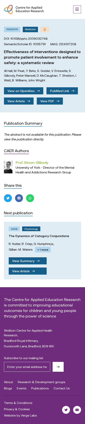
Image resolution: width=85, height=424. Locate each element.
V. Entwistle (59, 71)
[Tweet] (8, 198)
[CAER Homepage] (24, 9)
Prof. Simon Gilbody (32, 162)
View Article (17, 101)
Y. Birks (31, 71)
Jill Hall (8, 71)
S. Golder (43, 71)
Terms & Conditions (18, 403)
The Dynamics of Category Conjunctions (39, 236)
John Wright (36, 80)
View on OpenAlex (21, 91)
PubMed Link (60, 91)
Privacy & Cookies (17, 409)
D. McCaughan (47, 75)
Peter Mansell (25, 75)
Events (21, 388)
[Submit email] (58, 367)
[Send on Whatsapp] (30, 198)
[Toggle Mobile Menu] (77, 9)
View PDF (47, 101)
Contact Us (62, 388)
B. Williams (19, 80)
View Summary (23, 261)
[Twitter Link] (66, 410)
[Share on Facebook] (19, 198)
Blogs (8, 388)
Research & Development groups (41, 382)
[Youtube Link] (77, 410)
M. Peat (19, 71)
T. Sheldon (66, 75)
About (8, 382)
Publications (40, 388)
